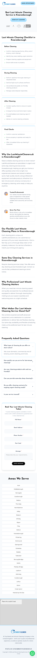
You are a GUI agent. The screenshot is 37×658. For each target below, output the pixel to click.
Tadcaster (18, 555)
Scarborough (18, 496)
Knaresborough (18, 533)
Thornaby (18, 504)
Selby (18, 511)
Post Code (18, 443)
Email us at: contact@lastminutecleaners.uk (18, 649)
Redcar (18, 500)
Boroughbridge (18, 559)
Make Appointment (28, 3)
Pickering (18, 537)
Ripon (18, 522)
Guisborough (18, 578)
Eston (18, 585)
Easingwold (18, 544)
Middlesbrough (18, 489)
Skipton (18, 515)
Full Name (18, 419)
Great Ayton (18, 589)
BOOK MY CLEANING (18, 19)
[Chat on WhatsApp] (32, 653)
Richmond (18, 541)
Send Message (18, 463)
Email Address (18, 427)
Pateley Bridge (18, 567)
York (18, 485)
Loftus (18, 581)
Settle (18, 563)
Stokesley (18, 548)
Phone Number (18, 435)
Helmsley (18, 574)
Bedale (18, 552)
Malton (18, 530)
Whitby (18, 519)
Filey (18, 526)
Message (19, 451)
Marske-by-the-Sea (18, 592)
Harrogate (18, 493)
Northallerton (18, 507)
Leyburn (18, 570)
